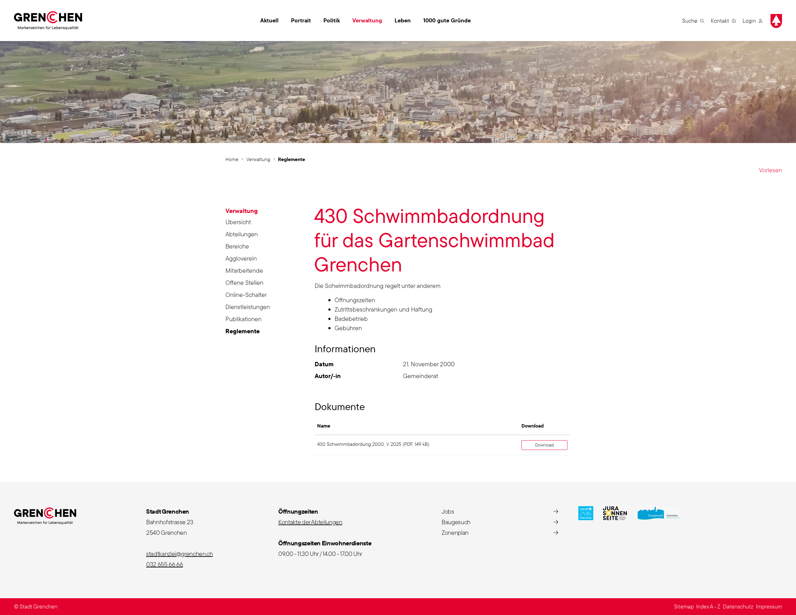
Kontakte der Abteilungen (310, 522)
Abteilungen (241, 234)
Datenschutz (738, 606)
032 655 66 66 (164, 564)
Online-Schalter (246, 294)
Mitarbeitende (244, 270)
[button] (693, 20)
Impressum (769, 606)
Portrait (301, 20)
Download (532, 426)
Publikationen (243, 319)
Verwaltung (367, 20)
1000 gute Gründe (447, 20)
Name (323, 426)
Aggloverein (241, 258)
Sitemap (684, 606)
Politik (331, 20)
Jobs (448, 511)
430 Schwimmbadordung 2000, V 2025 (359, 444)
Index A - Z (708, 606)
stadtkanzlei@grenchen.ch (179, 553)
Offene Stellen (244, 282)
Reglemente (243, 332)
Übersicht (238, 222)
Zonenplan (455, 532)
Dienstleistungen (247, 307)
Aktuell (269, 20)
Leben (403, 20)
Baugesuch (456, 522)
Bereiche (237, 246)
